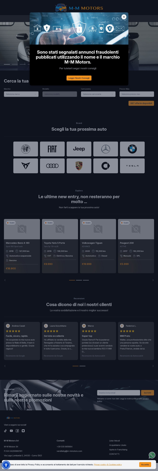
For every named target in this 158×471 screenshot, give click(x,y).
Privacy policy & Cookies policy (108, 464)
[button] (6, 465)
